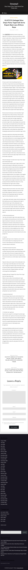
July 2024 (3, 486)
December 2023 (4, 498)
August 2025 (3, 462)
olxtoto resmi (3, 525)
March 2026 (3, 449)
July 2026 (3, 442)
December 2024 (4, 477)
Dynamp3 (14, 4)
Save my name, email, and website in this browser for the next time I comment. (14, 423)
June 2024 (3, 487)
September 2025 (4, 460)
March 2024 (3, 493)
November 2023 (4, 500)
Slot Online (3, 521)
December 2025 (4, 455)
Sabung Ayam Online (5, 513)
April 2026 (3, 448)
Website (14, 417)
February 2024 (4, 495)
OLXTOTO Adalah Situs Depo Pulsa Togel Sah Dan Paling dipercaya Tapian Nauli (14, 371)
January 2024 (3, 497)
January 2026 (3, 453)
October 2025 (4, 458)
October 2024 (4, 480)
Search (2, 530)
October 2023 (4, 502)
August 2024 (3, 484)
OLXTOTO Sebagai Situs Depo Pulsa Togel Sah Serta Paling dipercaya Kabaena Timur (14, 359)
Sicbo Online (3, 517)
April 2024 (3, 491)
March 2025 (3, 471)
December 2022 (4, 504)
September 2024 (4, 482)
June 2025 (3, 466)
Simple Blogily (20, 567)
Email (14, 411)
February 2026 (4, 451)
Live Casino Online (4, 512)
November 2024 (4, 478)
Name (14, 406)
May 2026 (3, 446)
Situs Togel (14, 17)
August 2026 (3, 440)
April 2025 (3, 469)
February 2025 (4, 473)
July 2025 (3, 464)
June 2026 (3, 444)
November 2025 (4, 457)
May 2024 (3, 489)
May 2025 (3, 467)
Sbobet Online (4, 515)
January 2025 (3, 475)
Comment (14, 390)
